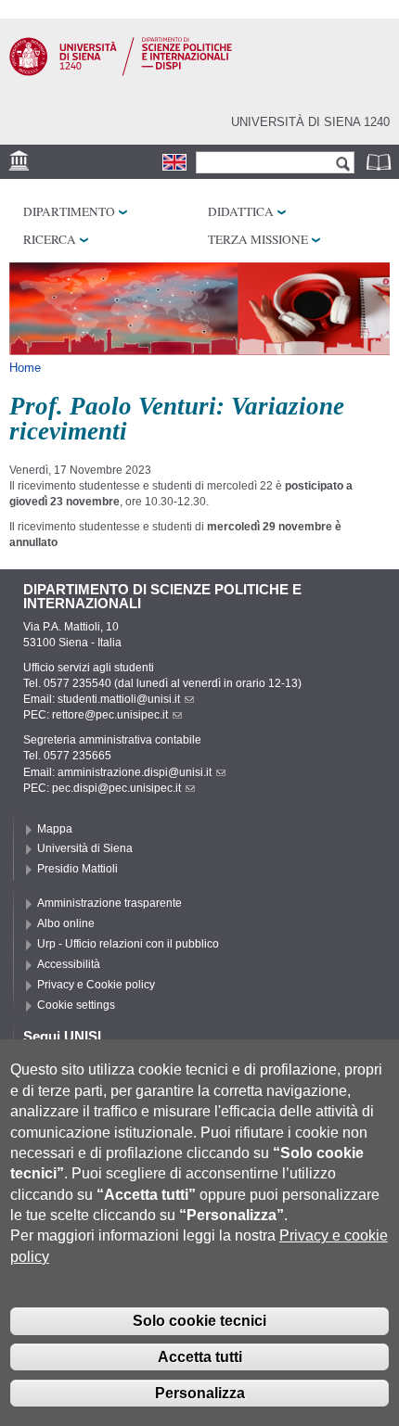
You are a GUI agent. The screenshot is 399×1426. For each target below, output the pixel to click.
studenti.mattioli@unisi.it (119, 699)
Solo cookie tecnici (199, 1321)
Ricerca (49, 239)
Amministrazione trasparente (109, 903)
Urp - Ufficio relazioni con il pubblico (128, 943)
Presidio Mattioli (77, 868)
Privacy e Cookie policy (96, 984)
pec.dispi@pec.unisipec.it (116, 788)
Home (25, 368)
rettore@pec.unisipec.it (110, 714)
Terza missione (258, 239)
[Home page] (120, 72)
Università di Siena (85, 848)
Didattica (241, 211)
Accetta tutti (200, 1357)
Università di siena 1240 (310, 122)
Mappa (54, 828)
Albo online (66, 923)
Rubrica (380, 161)
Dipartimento (69, 211)
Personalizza (200, 1393)
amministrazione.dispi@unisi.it (135, 772)
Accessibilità (68, 964)
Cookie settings (76, 1005)
